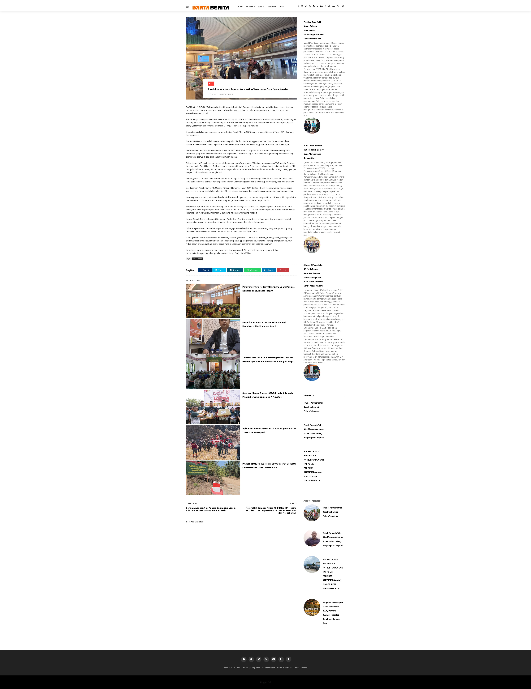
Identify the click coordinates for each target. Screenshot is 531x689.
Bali (211, 83)
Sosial (261, 6)
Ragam (249, 6)
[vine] (325, 6)
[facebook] (298, 6)
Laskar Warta (300, 667)
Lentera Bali (229, 667)
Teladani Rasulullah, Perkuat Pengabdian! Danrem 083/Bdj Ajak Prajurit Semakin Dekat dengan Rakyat (268, 359)
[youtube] (329, 6)
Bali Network (268, 667)
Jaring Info (255, 667)
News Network (284, 667)
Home (240, 6)
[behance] (321, 6)
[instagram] (302, 6)
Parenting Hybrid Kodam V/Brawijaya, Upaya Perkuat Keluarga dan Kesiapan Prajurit (268, 289)
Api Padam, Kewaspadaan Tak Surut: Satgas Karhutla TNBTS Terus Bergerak (269, 430)
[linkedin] (317, 6)
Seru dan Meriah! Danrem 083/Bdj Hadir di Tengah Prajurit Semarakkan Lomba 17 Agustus (267, 395)
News (281, 6)
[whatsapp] (310, 6)
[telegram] (314, 6)
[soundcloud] (333, 6)
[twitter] (306, 6)
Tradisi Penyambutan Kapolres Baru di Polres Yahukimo (313, 407)
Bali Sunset (242, 667)
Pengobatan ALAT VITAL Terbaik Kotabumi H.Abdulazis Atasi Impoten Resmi (264, 324)
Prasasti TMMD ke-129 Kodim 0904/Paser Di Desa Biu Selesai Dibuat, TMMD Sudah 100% (269, 466)
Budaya (271, 6)
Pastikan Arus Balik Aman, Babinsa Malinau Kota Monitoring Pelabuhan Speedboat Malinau (314, 30)
